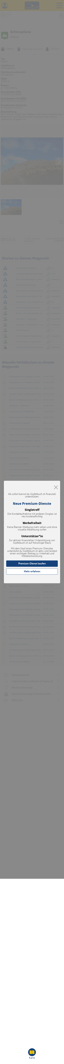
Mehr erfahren (32, 571)
